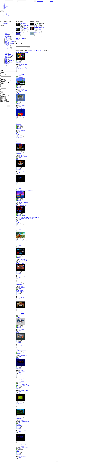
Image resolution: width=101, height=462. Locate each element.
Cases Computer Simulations (26, 405)
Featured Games (6, 14)
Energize (22, 420)
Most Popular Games (7, 16)
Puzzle (6, 51)
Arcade (6, 35)
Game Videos (5, 23)
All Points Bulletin (19, 77)
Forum (4, 8)
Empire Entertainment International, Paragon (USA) (30, 217)
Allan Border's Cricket (20, 93)
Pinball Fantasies (37, 32)
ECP (21, 139)
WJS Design (23, 371)
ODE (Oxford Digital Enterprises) (27, 218)
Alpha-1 (17, 133)
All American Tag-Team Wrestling (22, 52)
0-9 (29, 45)
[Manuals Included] (5, 100)
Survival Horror (8, 62)
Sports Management (9, 60)
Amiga (4, 4)
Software (4, 7)
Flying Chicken (24, 345)
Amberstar (18, 231)
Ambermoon (18, 221)
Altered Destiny (19, 159)
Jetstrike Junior (23, 28)
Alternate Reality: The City (21, 174)
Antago (17, 450)
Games (4, 5)
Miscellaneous (7, 48)
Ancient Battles (19, 393)
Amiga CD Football (19, 290)
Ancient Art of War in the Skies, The (23, 384)
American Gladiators (20, 263)
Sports (6, 59)
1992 (20, 65)
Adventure (7, 34)
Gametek (22, 275)
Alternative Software (24, 120)
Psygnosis (22, 74)
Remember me (30, 1)
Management (7, 46)
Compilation (7, 40)
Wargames (7, 63)
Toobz (21, 32)
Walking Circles (24, 90)
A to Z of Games (6, 13)
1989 (20, 157)
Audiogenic (23, 105)
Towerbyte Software (24, 202)
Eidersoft (22, 313)
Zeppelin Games (24, 64)
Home (4, 3)
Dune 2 (35, 23)
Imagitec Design (24, 276)
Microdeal (22, 329)
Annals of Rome (19, 424)
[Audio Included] (5, 98)
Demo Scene (5, 6)
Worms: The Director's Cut (39, 27)
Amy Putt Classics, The (20, 348)
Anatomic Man (19, 374)
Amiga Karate (18, 300)
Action (6, 30)
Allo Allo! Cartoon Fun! (20, 108)
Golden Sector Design (25, 421)
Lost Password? (40, 1)
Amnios (17, 332)
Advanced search (34, 47)
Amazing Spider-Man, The (21, 205)
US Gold (22, 446)
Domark (22, 89)
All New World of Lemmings (21, 67)
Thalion (22, 227)
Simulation (7, 57)
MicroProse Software (24, 390)
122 (40, 50)
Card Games (7, 39)
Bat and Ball (7, 36)
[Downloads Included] (5, 99)
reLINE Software (24, 260)
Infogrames (23, 130)
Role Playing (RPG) (9, 55)
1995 (20, 75)
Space (6, 58)
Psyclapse (22, 370)
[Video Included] (5, 97)
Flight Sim (7, 44)
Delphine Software (24, 447)
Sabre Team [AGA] (23, 23)
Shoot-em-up (7, 56)
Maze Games (7, 47)
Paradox (22, 314)
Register (51, 1)
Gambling (7, 45)
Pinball (6, 49)
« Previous (30, 50)
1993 (20, 106)
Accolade (22, 171)
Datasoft (22, 187)
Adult (6, 33)
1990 (20, 91)
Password (15, 1)
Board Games (7, 38)
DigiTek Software (24, 355)
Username (2, 1)
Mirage (22, 286)
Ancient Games (19, 408)
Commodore (23, 296)
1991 (20, 131)
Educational (7, 42)
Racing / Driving (8, 54)
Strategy (6, 61)
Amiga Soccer (18, 317)
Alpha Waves (18, 124)
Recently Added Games (7, 17)
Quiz (6, 53)
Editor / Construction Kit (9, 41)
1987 (20, 261)
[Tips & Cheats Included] (5, 101)
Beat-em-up (7, 37)
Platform (6, 50)
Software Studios (24, 156)
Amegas (17, 247)
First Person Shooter (9, 43)
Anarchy (17, 358)
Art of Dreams (23, 456)
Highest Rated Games (7, 15)
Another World (19, 433)
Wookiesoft (23, 287)
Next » (42, 50)
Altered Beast (18, 143)
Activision (22, 155)
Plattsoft (22, 297)
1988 (20, 140)
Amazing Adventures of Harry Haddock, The (24, 190)
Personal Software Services (26, 430)
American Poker (19, 279)
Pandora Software (24, 259)
